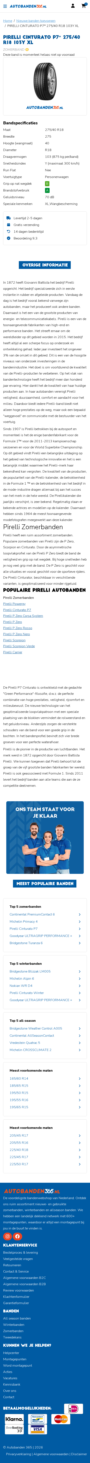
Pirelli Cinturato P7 (17, 610)
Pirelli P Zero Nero (16, 634)
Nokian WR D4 (21, 985)
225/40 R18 (19, 1150)
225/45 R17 (19, 1157)
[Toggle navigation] (5, 6)
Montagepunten (14, 1359)
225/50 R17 (19, 1164)
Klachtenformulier (16, 1296)
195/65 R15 (19, 1107)
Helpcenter (11, 1353)
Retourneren (12, 1265)
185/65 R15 (19, 1085)
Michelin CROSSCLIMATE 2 (30, 1050)
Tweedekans (12, 1337)
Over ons (9, 1391)
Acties (7, 1372)
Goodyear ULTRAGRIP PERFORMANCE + (41, 936)
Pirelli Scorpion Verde (19, 646)
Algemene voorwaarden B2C (24, 1278)
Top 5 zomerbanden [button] (25, 906)
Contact (8, 1397)
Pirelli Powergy (14, 604)
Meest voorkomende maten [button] (31, 1070)
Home (7, 21)
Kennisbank (11, 1384)
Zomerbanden (13, 1331)
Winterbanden (13, 1324)
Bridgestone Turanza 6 (26, 943)
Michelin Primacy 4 (24, 921)
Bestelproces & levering (20, 1252)
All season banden (17, 1318)
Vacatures (10, 1378)
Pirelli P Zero (12, 622)
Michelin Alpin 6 (22, 978)
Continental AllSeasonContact (32, 1035)
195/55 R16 (19, 1100)
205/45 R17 (19, 1135)
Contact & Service (16, 1271)
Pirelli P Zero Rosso (17, 628)
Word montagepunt (17, 1365)
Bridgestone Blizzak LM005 (30, 971)
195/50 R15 (19, 1093)
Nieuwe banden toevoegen (35, 21)
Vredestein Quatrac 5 (25, 1042)
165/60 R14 (19, 1078)
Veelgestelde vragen (18, 1259)
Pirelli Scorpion (14, 640)
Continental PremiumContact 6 (32, 914)
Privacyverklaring (18, 1454)
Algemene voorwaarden (51, 1454)
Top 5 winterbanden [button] (26, 963)
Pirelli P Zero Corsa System (23, 616)
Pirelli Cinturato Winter (27, 993)
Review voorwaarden (18, 1290)
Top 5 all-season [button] (23, 1020)
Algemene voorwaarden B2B (24, 1284)
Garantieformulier (16, 1303)
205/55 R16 (19, 1142)
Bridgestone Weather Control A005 (36, 1028)
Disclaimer (79, 1454)
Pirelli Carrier (12, 652)
